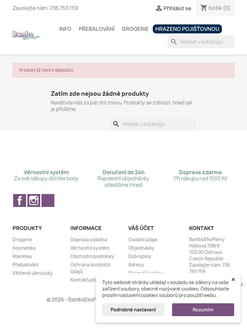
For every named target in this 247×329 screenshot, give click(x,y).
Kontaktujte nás (88, 280)
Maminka (22, 256)
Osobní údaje (143, 239)
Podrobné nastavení (133, 310)
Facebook (19, 200)
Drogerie (135, 28)
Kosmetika (24, 248)
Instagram (33, 200)
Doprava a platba (88, 239)
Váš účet (141, 228)
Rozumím (203, 310)
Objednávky (141, 248)
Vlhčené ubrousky (32, 273)
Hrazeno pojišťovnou (187, 28)
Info (65, 28)
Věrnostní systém (89, 248)
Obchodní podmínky (92, 256)
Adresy (136, 265)
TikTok (47, 200)
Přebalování (96, 28)
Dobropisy (139, 256)
